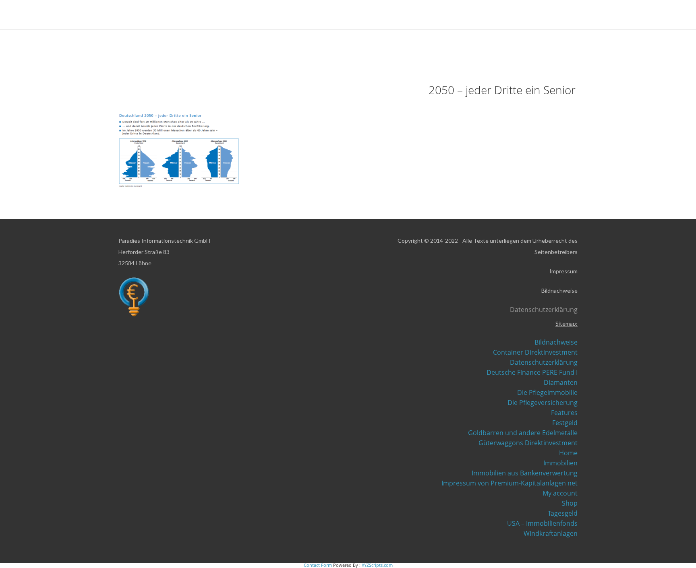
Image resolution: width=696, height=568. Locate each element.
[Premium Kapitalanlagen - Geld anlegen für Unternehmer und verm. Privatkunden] (128, 15)
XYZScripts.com (377, 565)
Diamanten (561, 382)
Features (564, 412)
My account (560, 493)
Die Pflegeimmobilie (547, 392)
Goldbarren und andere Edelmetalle (523, 432)
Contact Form (318, 565)
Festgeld (565, 422)
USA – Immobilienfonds (542, 523)
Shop (570, 503)
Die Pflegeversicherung (543, 402)
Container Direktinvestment (535, 352)
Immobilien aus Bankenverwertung (525, 473)
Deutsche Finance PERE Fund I (532, 372)
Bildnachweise (556, 342)
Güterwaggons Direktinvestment (528, 442)
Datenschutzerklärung (544, 362)
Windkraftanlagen (551, 533)
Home (568, 452)
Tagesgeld (563, 513)
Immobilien (560, 463)
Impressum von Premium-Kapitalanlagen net (509, 483)
